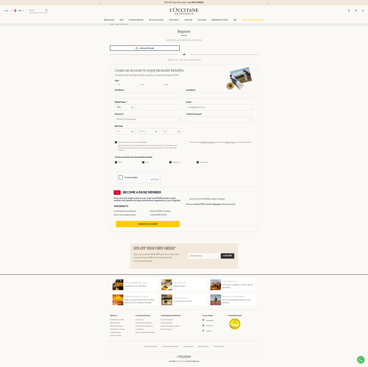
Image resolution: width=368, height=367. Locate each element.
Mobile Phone (120, 102)
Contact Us (139, 320)
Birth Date (119, 126)
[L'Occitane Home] (184, 11)
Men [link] (235, 20)
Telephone (177, 162)
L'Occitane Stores (150, 346)
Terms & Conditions (208, 142)
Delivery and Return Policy (145, 332)
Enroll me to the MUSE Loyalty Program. (207, 199)
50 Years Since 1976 (117, 320)
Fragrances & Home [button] (219, 20)
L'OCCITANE (182, 361)
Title (117, 81)
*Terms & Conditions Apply (143, 261)
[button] (253, 20)
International (188, 346)
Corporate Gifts (166, 323)
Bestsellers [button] (109, 20)
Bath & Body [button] (174, 20)
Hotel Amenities (167, 320)
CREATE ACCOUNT (148, 224)
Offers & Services (116, 326)
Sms (146, 162)
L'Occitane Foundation (170, 346)
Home (112, 24)
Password (119, 114)
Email (188, 102)
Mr (119, 85)
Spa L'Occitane (166, 329)
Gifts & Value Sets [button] (156, 20)
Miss (166, 85)
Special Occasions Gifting (170, 326)
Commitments (115, 332)
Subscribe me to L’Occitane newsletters (132, 142)
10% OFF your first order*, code (184, 3)
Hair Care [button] (188, 20)
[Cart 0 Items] (363, 11)
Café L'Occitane (116, 335)
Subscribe (227, 256)
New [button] (121, 20)
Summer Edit (115, 323)
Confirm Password (193, 114)
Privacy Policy (230, 142)
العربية (6, 10)
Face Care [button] (202, 20)
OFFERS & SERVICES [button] (136, 20)
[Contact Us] (356, 11)
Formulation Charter (117, 329)
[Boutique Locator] (349, 11)
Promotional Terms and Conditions (144, 327)
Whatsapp (204, 162)
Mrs (142, 85)
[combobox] (37, 10)
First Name (119, 90)
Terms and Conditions (143, 323)
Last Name (190, 90)
